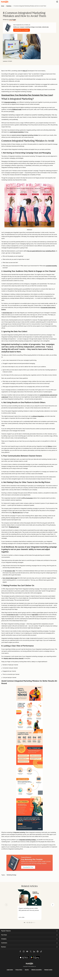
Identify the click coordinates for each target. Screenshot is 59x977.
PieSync (50, 446)
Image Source (29, 229)
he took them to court (12, 614)
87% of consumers (28, 498)
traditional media (16, 109)
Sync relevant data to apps (10, 578)
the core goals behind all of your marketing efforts (41, 251)
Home (2, 6)
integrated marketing (10, 102)
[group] (29, 904)
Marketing (8, 6)
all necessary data (10, 570)
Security (27, 969)
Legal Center (10, 969)
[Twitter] (30, 951)
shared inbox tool (7, 312)
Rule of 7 (25, 70)
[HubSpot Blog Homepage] (4, 2)
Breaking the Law (14, 527)
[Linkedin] (34, 951)
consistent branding (51, 265)
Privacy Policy (19, 969)
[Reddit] (37, 951)
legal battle (35, 614)
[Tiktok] (41, 951)
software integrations (38, 416)
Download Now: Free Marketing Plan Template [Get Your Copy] (27, 95)
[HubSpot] (29, 963)
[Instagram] (23, 951)
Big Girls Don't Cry (18, 512)
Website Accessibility (36, 969)
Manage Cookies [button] (48, 969)
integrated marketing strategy (27, 839)
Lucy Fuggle (12, 19)
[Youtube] (27, 951)
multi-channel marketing (17, 132)
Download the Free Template (22, 30)
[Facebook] (20, 951)
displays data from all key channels (13, 658)
